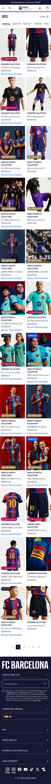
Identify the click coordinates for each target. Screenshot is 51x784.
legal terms (11, 692)
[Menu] (3, 8)
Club (14, 773)
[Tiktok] (31, 769)
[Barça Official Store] (25, 8)
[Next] (39, 647)
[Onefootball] (43, 769)
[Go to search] (10, 8)
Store (7, 773)
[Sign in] (39, 8)
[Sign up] (45, 684)
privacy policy (23, 692)
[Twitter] (37, 769)
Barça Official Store (28, 778)
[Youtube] (25, 769)
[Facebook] (19, 769)
